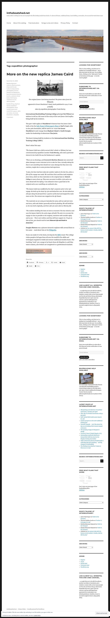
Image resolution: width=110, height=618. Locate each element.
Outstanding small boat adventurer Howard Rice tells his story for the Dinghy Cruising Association (90, 437)
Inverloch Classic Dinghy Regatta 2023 (91, 433)
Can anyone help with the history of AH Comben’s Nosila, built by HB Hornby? (91, 230)
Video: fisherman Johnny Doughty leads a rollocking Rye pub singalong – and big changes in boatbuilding (92, 442)
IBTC (59, 235)
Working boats (11, 101)
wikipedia (16, 114)
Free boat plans (33, 23)
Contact (75, 23)
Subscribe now (84, 106)
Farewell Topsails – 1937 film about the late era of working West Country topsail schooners (91, 426)
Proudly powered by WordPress (35, 609)
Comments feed (85, 274)
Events (8, 96)
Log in (82, 271)
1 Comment (10, 117)
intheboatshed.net (18, 12)
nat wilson (9, 113)
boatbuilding (10, 104)
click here (82, 187)
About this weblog (19, 23)
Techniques (13, 98)
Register (83, 269)
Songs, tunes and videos (50, 23)
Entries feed (84, 273)
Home (9, 23)
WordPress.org (85, 276)
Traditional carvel (11, 99)
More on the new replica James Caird (40, 74)
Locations (13, 96)
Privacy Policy (65, 23)
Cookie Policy (37, 615)
